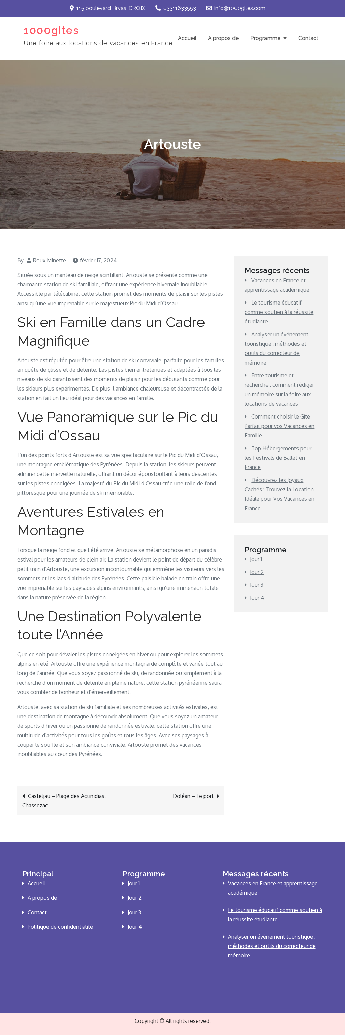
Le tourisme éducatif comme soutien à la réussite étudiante (279, 312)
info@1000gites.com (239, 8)
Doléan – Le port (193, 796)
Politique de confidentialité (60, 926)
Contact (308, 38)
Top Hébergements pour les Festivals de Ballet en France (278, 457)
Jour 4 (257, 597)
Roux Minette (49, 260)
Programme (265, 38)
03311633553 (179, 8)
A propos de (223, 38)
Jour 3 (256, 584)
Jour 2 (257, 572)
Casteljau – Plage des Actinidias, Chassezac (64, 801)
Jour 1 (256, 559)
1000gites (51, 30)
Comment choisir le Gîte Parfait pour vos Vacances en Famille (279, 426)
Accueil (187, 38)
